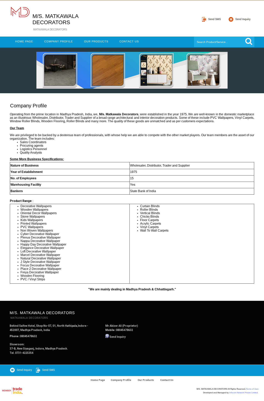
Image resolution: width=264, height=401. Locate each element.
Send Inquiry (118, 336)
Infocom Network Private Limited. (243, 393)
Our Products (96, 41)
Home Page (24, 41)
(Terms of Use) (252, 389)
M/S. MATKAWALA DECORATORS (55, 22)
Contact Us (129, 41)
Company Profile (58, 41)
